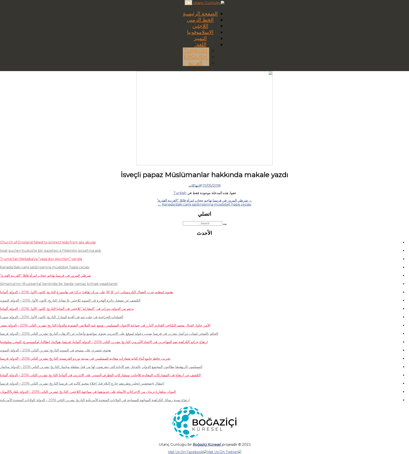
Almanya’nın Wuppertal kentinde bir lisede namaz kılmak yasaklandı (59, 284)
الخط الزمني (200, 20)
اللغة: (200, 44)
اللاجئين (200, 26)
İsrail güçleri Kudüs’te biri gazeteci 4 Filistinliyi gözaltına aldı (50, 251)
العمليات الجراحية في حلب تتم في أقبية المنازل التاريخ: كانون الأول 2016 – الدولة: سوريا (61, 317)
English (196, 57)
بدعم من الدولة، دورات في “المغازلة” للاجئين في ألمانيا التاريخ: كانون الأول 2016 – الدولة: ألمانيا (67, 309)
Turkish (196, 50)
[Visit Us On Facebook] (187, 452)
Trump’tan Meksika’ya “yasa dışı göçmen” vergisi (41, 259)
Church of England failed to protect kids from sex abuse (48, 242)
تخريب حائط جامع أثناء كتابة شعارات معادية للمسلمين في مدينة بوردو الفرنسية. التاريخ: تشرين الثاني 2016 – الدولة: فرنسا (85, 359)
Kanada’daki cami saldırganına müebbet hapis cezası (44, 267)
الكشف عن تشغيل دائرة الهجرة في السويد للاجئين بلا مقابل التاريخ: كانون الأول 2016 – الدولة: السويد (70, 300)
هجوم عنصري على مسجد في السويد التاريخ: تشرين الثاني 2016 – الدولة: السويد (55, 350)
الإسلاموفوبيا (200, 32)
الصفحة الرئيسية (200, 13)
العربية (196, 63)
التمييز (200, 38)
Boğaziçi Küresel (207, 445)
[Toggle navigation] (188, 2)
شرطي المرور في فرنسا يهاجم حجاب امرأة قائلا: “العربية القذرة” (45, 276)
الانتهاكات (195, 185)
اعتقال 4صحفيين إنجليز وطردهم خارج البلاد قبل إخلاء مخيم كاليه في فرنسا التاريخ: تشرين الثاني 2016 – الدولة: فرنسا (82, 383)
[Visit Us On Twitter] (224, 452)
